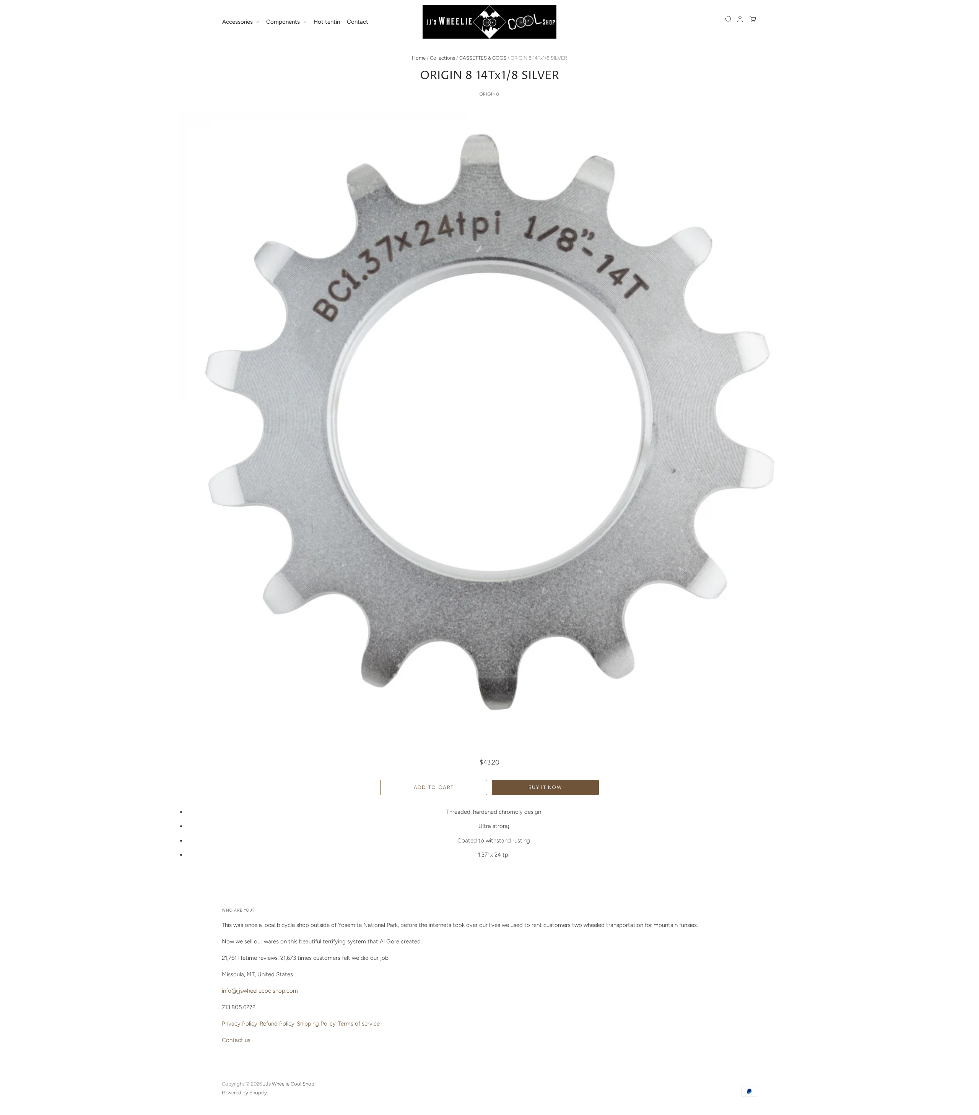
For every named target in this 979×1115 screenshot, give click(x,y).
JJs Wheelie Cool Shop (288, 1084)
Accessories (238, 21)
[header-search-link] (726, 19)
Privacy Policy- (241, 1023)
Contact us (236, 1040)
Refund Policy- (278, 1023)
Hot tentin (327, 21)
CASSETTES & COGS (482, 58)
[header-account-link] (738, 19)
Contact (357, 21)
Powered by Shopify (244, 1093)
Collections (442, 58)
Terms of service (359, 1023)
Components (283, 21)
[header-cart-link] (750, 19)
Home (419, 58)
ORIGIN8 (490, 94)
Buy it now (545, 787)
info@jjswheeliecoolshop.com (260, 990)
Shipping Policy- (317, 1023)
